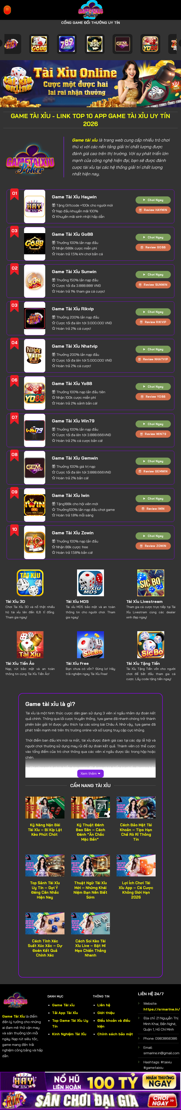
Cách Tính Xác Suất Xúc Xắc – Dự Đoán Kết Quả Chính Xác (45, 948)
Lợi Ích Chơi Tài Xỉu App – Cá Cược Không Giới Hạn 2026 (136, 889)
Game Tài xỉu (63, 1005)
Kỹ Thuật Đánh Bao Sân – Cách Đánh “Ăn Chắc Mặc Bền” (90, 832)
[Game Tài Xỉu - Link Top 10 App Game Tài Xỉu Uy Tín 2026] (90, 10)
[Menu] (7, 9)
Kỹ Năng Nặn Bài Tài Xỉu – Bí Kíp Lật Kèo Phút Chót (45, 829)
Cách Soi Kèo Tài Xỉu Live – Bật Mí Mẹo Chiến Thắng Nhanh (90, 948)
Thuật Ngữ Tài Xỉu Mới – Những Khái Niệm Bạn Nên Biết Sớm (90, 889)
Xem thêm (89, 773)
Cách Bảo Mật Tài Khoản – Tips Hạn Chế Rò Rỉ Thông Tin (136, 832)
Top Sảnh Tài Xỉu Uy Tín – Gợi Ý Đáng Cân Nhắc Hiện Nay (45, 889)
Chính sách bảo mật (115, 1034)
